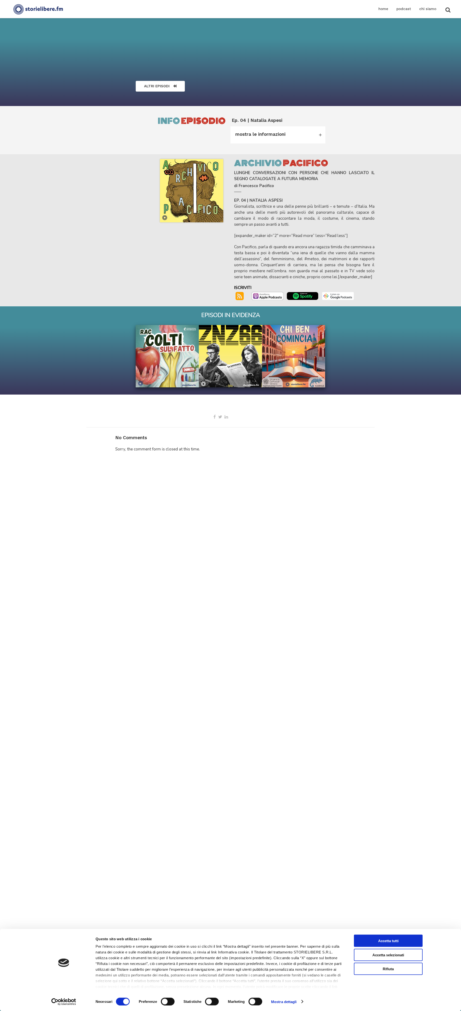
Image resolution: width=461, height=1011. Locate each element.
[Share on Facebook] (214, 416)
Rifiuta (388, 969)
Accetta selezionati (388, 955)
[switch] (168, 1001)
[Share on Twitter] (220, 416)
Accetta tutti (388, 941)
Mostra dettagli (284, 1001)
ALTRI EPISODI (157, 86)
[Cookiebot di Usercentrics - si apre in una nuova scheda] (64, 1001)
